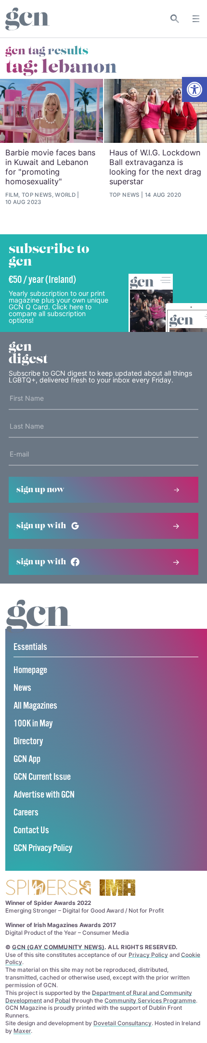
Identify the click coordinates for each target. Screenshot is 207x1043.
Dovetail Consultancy (122, 1023)
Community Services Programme (150, 1000)
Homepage (30, 670)
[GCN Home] (27, 19)
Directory (28, 742)
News (22, 688)
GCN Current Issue (42, 777)
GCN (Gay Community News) (58, 947)
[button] (194, 89)
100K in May (32, 724)
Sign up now (40, 489)
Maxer (22, 1030)
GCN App (26, 759)
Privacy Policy (148, 954)
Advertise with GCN (44, 795)
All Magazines (35, 706)
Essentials (30, 647)
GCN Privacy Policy (42, 848)
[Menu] (196, 19)
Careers (26, 813)
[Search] (175, 19)
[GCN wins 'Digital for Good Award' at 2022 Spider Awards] (48, 888)
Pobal (62, 1000)
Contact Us (31, 831)
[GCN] (38, 625)
